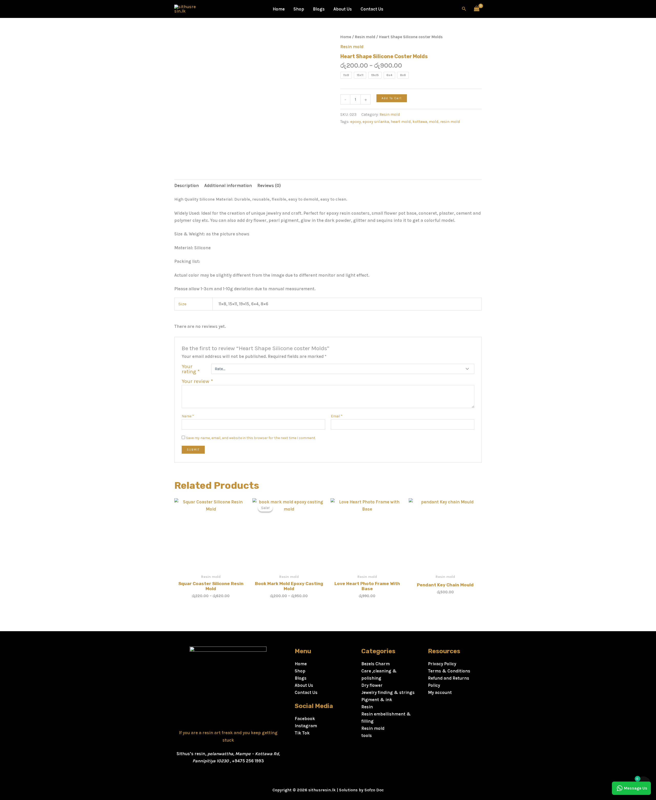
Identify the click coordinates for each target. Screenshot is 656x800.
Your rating (191, 369)
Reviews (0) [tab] (269, 185)
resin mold (450, 121)
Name (188, 416)
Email (337, 416)
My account (440, 692)
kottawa (420, 121)
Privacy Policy (442, 663)
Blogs (319, 9)
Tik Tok (302, 732)
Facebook (305, 718)
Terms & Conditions (449, 670)
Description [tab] (186, 185)
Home (279, 9)
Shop (298, 9)
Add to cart (392, 98)
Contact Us (372, 9)
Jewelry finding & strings (388, 692)
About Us (342, 9)
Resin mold (365, 37)
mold (433, 121)
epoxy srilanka (376, 121)
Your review (197, 381)
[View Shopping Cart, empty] (476, 9)
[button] (464, 9)
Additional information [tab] (228, 185)
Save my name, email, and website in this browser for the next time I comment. (251, 438)
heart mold (401, 121)
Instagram (306, 725)
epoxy (355, 121)
